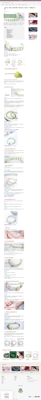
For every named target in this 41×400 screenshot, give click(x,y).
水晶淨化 (2, 383)
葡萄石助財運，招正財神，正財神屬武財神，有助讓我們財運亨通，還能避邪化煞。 (13, 98)
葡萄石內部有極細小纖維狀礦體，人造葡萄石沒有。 (10, 254)
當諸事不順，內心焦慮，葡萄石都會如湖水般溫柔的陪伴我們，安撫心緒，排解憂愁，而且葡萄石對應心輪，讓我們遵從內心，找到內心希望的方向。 (14, 124)
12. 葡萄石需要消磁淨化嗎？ (10, 331)
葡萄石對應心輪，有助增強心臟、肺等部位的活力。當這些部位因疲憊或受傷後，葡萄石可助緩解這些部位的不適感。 (14, 128)
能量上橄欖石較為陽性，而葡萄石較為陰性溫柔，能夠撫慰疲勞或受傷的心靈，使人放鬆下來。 (14, 209)
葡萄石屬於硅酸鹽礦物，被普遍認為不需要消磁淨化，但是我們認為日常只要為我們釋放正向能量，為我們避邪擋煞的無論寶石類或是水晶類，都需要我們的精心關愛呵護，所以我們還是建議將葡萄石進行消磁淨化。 (14, 334)
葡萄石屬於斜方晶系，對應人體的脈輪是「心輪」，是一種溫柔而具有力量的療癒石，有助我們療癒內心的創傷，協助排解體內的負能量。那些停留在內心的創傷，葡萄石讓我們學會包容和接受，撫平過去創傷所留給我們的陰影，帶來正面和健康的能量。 (14, 102)
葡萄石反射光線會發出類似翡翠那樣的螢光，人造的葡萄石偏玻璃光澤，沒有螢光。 (13, 253)
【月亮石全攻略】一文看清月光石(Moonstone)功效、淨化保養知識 (11, 129)
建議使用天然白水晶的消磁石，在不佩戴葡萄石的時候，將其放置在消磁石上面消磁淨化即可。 (14, 337)
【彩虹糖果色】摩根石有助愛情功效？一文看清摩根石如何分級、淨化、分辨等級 (33, 39)
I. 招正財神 (5, 97)
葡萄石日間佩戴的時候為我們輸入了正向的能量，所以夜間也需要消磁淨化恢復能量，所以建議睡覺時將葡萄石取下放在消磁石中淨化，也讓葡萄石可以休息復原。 (14, 319)
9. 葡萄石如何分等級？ (9, 257)
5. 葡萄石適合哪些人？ (9, 165)
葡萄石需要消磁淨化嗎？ (10, 37)
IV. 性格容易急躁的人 (6, 191)
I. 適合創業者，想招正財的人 (7, 166)
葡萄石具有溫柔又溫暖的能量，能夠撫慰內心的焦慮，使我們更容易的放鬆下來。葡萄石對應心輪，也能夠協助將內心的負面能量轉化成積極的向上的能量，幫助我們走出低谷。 (14, 171)
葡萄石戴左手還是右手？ (10, 31)
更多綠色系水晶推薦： (7, 350)
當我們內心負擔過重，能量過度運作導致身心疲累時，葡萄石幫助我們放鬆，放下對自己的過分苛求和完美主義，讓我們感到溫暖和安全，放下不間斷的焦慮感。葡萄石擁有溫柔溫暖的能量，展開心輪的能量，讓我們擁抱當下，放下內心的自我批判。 (14, 106)
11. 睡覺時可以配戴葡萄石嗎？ (11, 312)
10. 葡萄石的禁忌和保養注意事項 (11, 281)
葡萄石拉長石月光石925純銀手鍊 (7, 224)
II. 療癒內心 (5, 99)
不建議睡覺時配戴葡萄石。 (7, 313)
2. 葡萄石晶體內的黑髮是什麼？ (11, 68)
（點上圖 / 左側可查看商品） (9, 121)
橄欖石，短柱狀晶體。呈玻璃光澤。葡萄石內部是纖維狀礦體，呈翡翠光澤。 (12, 206)
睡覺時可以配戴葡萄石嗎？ (10, 36)
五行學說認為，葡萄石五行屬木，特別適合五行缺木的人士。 (11, 229)
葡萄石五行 (8, 33)
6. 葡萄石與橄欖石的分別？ (10, 199)
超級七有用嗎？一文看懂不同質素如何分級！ (9, 196)
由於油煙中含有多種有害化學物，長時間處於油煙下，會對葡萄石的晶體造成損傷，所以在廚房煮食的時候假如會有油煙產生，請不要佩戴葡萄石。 (14, 296)
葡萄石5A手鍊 (5, 121)
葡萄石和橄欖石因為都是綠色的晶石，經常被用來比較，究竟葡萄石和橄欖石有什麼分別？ (13, 201)
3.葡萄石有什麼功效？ (9, 87)
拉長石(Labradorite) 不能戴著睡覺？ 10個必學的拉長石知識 (33, 32)
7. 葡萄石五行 (7, 227)
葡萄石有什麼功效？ (9, 30)
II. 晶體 (5, 205)
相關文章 (4, 364)
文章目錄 (5, 27)
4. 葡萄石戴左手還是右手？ (10, 149)
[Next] (22, 62)
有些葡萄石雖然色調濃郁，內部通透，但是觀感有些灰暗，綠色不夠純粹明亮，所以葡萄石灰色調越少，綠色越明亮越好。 (14, 278)
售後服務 (2, 382)
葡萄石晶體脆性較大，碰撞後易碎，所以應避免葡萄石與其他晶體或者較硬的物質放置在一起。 (14, 293)
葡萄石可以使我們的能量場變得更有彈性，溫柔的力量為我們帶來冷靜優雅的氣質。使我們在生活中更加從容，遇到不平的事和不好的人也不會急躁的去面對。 (14, 193)
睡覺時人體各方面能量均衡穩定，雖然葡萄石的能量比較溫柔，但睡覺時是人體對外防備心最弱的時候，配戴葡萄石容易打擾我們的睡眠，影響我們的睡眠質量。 (14, 316)
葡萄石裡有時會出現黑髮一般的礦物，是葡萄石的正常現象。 (11, 79)
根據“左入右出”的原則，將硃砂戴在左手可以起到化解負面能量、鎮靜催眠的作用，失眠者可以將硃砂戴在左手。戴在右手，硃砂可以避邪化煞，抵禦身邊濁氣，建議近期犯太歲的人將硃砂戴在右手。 (14, 269)
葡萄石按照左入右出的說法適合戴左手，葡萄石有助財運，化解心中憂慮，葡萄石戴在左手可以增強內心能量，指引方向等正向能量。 (14, 151)
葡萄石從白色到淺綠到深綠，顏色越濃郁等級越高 (9, 272)
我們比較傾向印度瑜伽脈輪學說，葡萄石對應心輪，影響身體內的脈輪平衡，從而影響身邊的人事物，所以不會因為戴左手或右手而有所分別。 (14, 153)
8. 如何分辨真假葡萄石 (9, 241)
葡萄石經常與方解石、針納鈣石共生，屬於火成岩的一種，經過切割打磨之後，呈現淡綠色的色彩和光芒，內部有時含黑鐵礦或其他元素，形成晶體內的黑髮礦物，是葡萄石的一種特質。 (14, 82)
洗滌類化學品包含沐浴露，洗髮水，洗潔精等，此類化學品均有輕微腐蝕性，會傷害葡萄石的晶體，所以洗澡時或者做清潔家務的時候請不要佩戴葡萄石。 (14, 300)
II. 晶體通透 (5, 273)
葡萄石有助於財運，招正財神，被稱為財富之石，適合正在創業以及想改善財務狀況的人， (13, 168)
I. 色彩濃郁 (5, 271)
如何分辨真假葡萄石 (9, 34)
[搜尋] (34, 3)
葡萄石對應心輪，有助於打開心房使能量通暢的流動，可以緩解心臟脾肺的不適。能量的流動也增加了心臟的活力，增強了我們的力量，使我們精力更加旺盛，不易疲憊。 (14, 190)
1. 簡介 (5, 41)
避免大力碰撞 (5, 291)
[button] (3, 4)
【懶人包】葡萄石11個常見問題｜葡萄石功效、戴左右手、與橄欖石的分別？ (19, 8)
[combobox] (23, 3)
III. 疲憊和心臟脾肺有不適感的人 (7, 188)
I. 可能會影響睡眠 (6, 314)
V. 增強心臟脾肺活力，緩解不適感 (7, 126)
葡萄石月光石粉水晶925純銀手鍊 (7, 145)
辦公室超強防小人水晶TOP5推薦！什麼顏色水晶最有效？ (33, 17)
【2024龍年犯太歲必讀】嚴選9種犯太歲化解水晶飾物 (33, 24)
